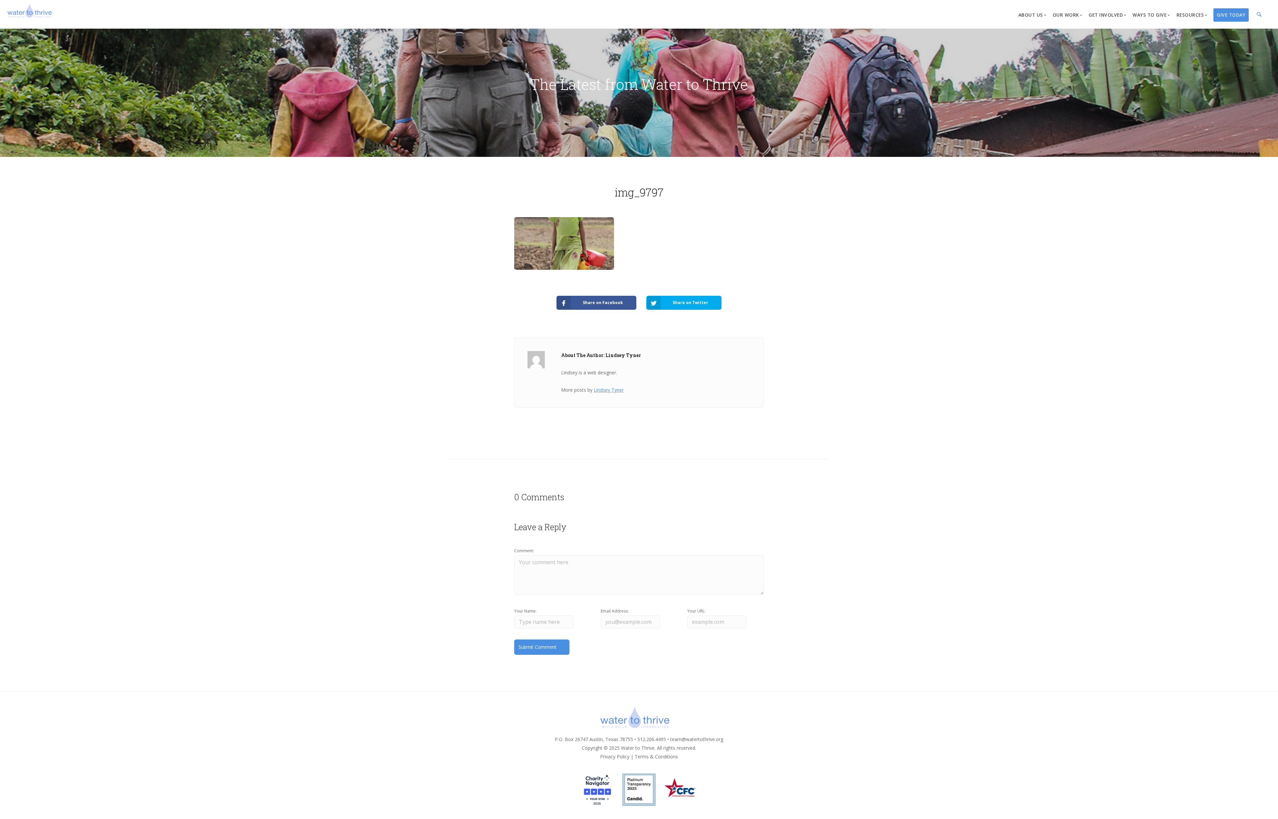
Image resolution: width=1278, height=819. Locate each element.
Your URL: (696, 611)
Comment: (524, 551)
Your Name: (525, 611)
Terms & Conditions (656, 756)
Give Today (1231, 15)
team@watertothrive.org (696, 739)
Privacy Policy (614, 756)
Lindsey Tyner (609, 390)
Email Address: (615, 611)
